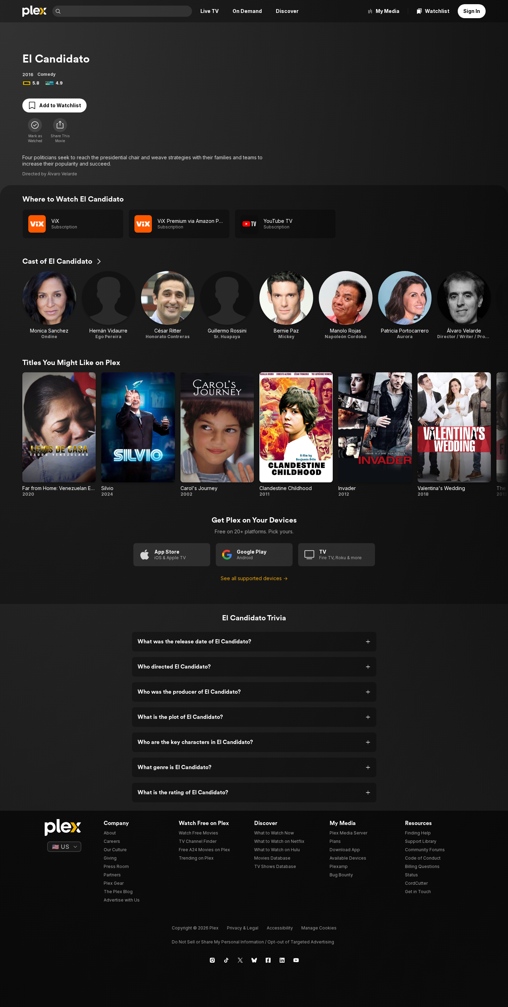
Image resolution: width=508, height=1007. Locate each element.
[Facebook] (268, 960)
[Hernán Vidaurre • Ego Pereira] (108, 305)
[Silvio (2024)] (138, 434)
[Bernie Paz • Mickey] (286, 305)
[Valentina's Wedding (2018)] (454, 434)
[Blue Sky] (254, 960)
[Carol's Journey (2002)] (217, 434)
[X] (240, 960)
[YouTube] (296, 960)
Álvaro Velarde (62, 173)
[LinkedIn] (282, 960)
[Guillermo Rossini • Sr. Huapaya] (227, 305)
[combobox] (127, 11)
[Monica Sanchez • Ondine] (49, 305)
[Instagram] (212, 960)
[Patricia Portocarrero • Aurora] (405, 305)
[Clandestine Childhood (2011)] (296, 434)
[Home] (34, 11)
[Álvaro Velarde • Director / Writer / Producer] (464, 305)
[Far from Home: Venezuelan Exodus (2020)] (59, 434)
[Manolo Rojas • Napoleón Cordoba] (346, 305)
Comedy (46, 74)
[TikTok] (226, 960)
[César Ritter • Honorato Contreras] (168, 305)
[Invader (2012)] (375, 434)
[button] (60, 130)
